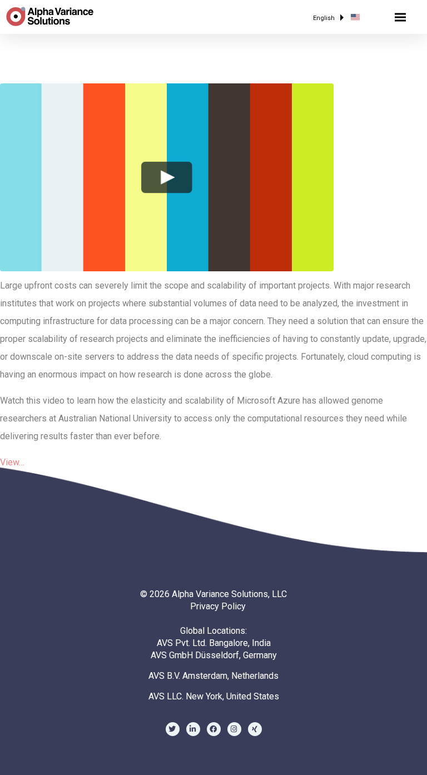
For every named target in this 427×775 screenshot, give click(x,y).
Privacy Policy (218, 606)
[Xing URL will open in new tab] (255, 729)
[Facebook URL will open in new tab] (214, 729)
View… (12, 462)
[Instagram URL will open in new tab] (234, 729)
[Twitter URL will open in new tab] (173, 729)
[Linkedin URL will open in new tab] (193, 729)
